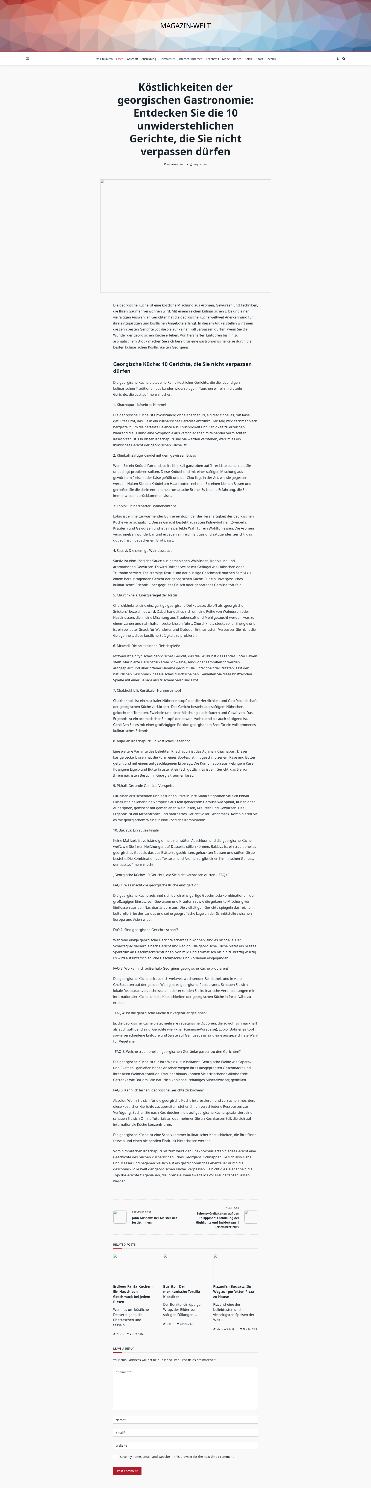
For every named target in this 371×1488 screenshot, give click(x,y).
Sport (259, 59)
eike (119, 1334)
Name (121, 1420)
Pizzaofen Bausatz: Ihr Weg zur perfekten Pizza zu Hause (233, 1291)
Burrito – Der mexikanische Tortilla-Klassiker (182, 1291)
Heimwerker (167, 59)
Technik (271, 59)
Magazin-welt (185, 25)
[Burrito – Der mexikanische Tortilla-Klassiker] (185, 1267)
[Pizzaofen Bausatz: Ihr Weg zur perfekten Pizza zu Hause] (235, 1267)
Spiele (248, 59)
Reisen (237, 59)
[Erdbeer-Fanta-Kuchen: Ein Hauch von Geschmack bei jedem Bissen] (135, 1267)
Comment (123, 1372)
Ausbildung (148, 59)
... (127, 1325)
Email (120, 1433)
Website (121, 1445)
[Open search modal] (343, 59)
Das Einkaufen (104, 59)
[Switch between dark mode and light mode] (338, 59)
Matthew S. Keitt (176, 164)
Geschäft (132, 59)
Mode (226, 59)
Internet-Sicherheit (190, 59)
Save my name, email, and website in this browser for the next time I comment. (177, 1457)
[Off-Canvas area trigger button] (28, 59)
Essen (119, 59)
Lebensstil (212, 59)
